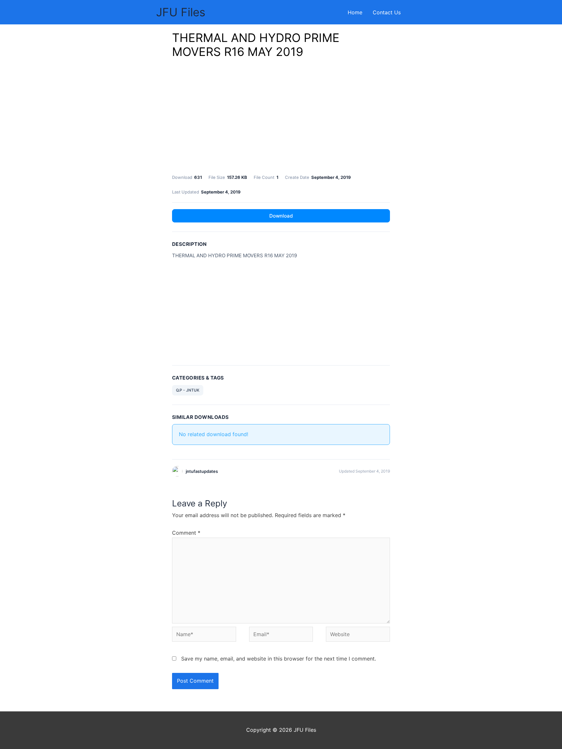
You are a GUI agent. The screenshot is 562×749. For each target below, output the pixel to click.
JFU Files (180, 12)
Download (281, 216)
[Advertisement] (281, 118)
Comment (186, 532)
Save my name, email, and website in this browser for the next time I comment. (278, 658)
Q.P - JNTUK (187, 390)
